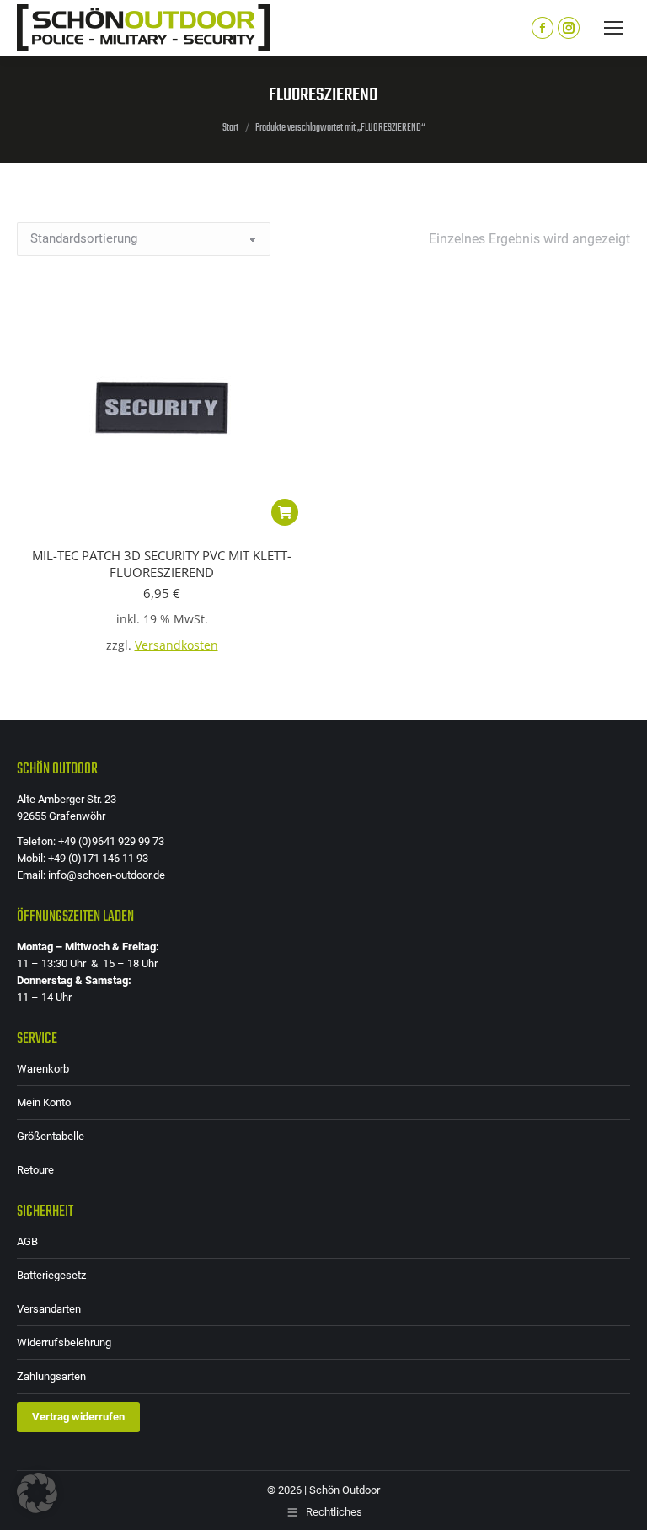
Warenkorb (43, 1068)
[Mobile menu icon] (613, 28)
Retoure (35, 1170)
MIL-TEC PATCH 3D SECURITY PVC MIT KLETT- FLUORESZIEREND (161, 563)
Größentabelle (50, 1136)
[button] (284, 512)
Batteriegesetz (51, 1275)
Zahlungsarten (51, 1376)
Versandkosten (176, 645)
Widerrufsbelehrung (64, 1342)
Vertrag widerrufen (78, 1416)
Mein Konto (44, 1102)
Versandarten (49, 1309)
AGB (27, 1241)
